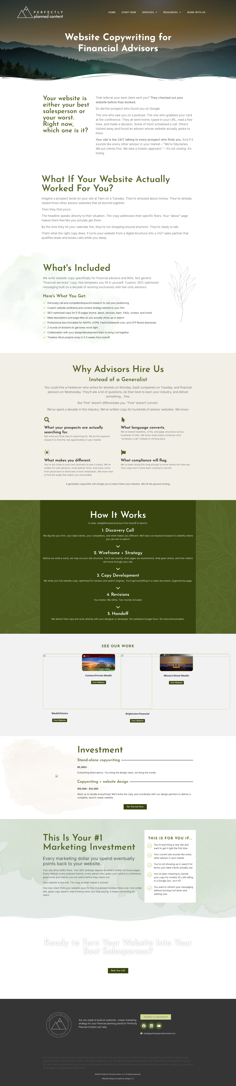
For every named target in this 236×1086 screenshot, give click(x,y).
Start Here (129, 12)
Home (112, 12)
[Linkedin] (151, 1025)
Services (148, 12)
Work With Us (196, 12)
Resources (170, 12)
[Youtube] (158, 1025)
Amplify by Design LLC (125, 1079)
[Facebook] (143, 1025)
